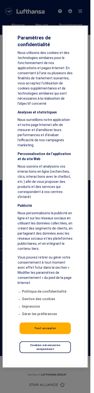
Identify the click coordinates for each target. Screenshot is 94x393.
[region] (45, 196)
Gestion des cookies (38, 299)
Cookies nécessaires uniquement (45, 346)
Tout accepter (45, 328)
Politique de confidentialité (44, 291)
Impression (31, 306)
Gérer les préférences (39, 314)
